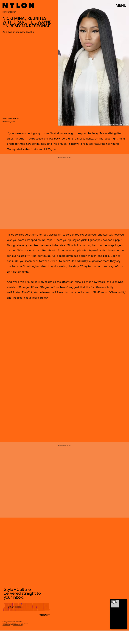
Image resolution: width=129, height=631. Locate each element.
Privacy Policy (18, 625)
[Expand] (113, 601)
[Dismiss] (123, 601)
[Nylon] (18, 5)
